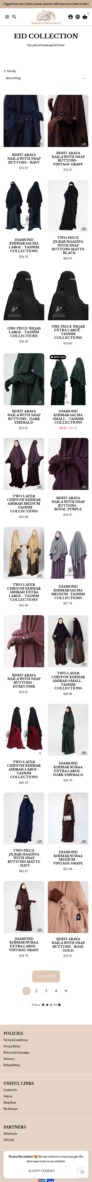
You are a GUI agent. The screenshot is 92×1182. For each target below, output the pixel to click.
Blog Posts (10, 1102)
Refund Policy (12, 1065)
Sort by (10, 71)
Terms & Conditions (16, 1040)
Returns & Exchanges (16, 1052)
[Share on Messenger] (59, 1004)
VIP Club (9, 1140)
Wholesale (10, 1133)
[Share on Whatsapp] (51, 1004)
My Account (11, 1109)
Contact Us (10, 1090)
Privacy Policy (12, 1046)
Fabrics (8, 1096)
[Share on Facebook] (43, 1004)
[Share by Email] (55, 1004)
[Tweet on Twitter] (47, 1004)
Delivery (9, 1059)
